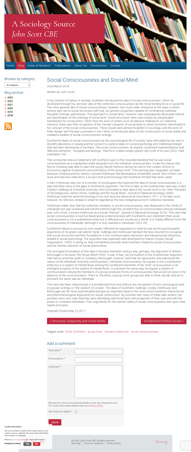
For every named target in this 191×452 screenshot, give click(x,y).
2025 (10, 97)
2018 (10, 115)
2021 (10, 104)
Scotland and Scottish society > (164, 321)
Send (54, 422)
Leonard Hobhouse (116, 331)
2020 (10, 108)
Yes (27, 444)
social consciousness (144, 331)
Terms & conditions (94, 443)
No (36, 444)
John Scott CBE (88, 440)
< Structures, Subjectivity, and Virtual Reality (77, 321)
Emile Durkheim (75, 331)
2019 (10, 112)
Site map (75, 443)
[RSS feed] (22, 127)
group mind (95, 331)
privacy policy (95, 405)
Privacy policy (114, 443)
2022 (10, 101)
